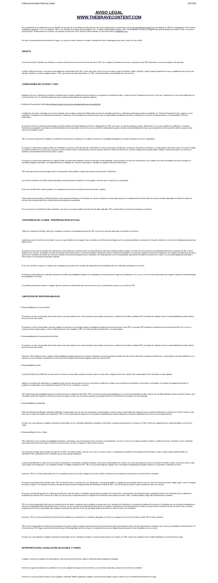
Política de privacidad (30, 3)
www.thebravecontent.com (145, 27)
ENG (194, 3)
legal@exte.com (122, 31)
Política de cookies (47, 3)
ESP (190, 3)
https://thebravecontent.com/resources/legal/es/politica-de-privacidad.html (73, 104)
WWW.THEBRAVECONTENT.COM (109, 17)
